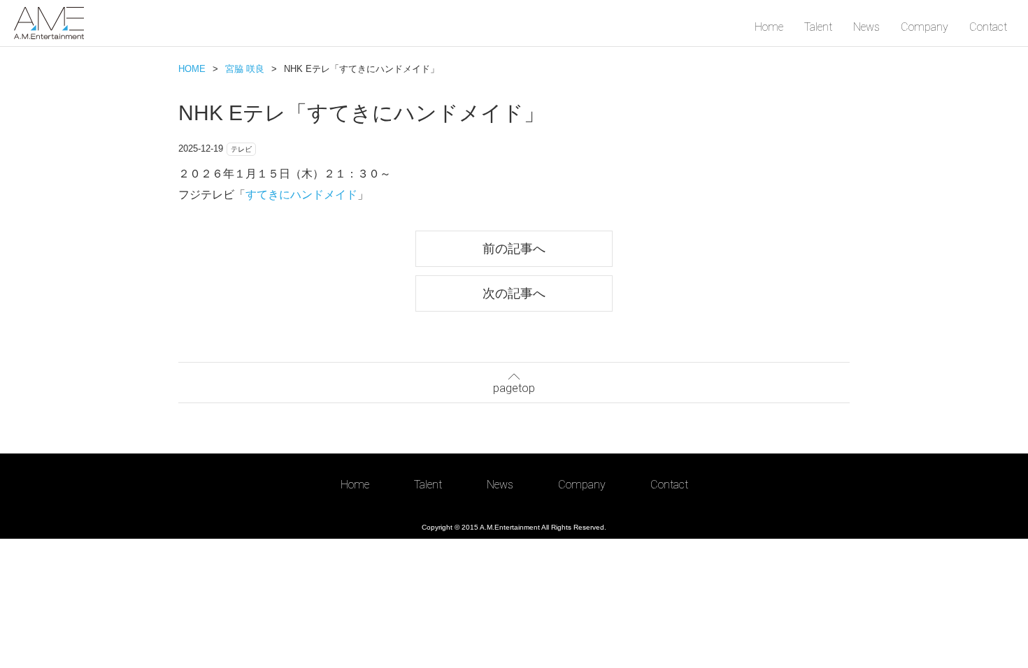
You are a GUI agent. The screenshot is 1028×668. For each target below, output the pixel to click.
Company (924, 27)
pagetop (514, 388)
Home (769, 27)
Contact (988, 27)
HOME (192, 69)
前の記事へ (514, 248)
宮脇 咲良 (244, 69)
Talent (818, 27)
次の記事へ (514, 293)
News (866, 27)
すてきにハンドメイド (301, 195)
